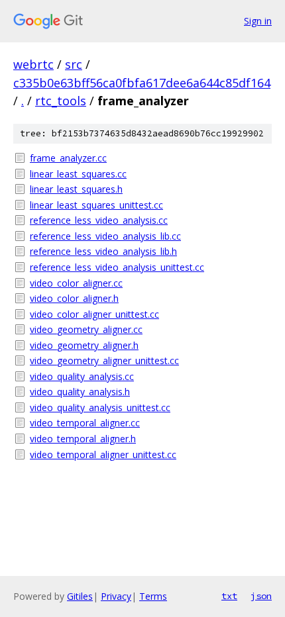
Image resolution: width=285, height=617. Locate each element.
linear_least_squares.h (76, 189)
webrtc (33, 64)
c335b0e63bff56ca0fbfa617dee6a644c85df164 (141, 83)
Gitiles (80, 596)
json (261, 596)
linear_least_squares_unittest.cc (96, 205)
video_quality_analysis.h (80, 391)
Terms (153, 596)
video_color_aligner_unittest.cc (94, 314)
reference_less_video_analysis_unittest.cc (117, 267)
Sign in (258, 21)
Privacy (116, 596)
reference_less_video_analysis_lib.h (103, 251)
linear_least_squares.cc (78, 173)
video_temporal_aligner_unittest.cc (103, 454)
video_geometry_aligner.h (84, 345)
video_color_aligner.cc (76, 283)
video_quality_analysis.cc (82, 376)
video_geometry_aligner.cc (86, 329)
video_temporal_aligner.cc (85, 422)
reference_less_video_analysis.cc (99, 220)
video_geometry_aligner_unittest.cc (104, 360)
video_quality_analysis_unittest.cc (100, 407)
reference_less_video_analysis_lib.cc (105, 236)
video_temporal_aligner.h (83, 438)
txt (229, 596)
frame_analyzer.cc (68, 158)
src (73, 64)
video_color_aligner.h (74, 298)
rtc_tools (60, 101)
